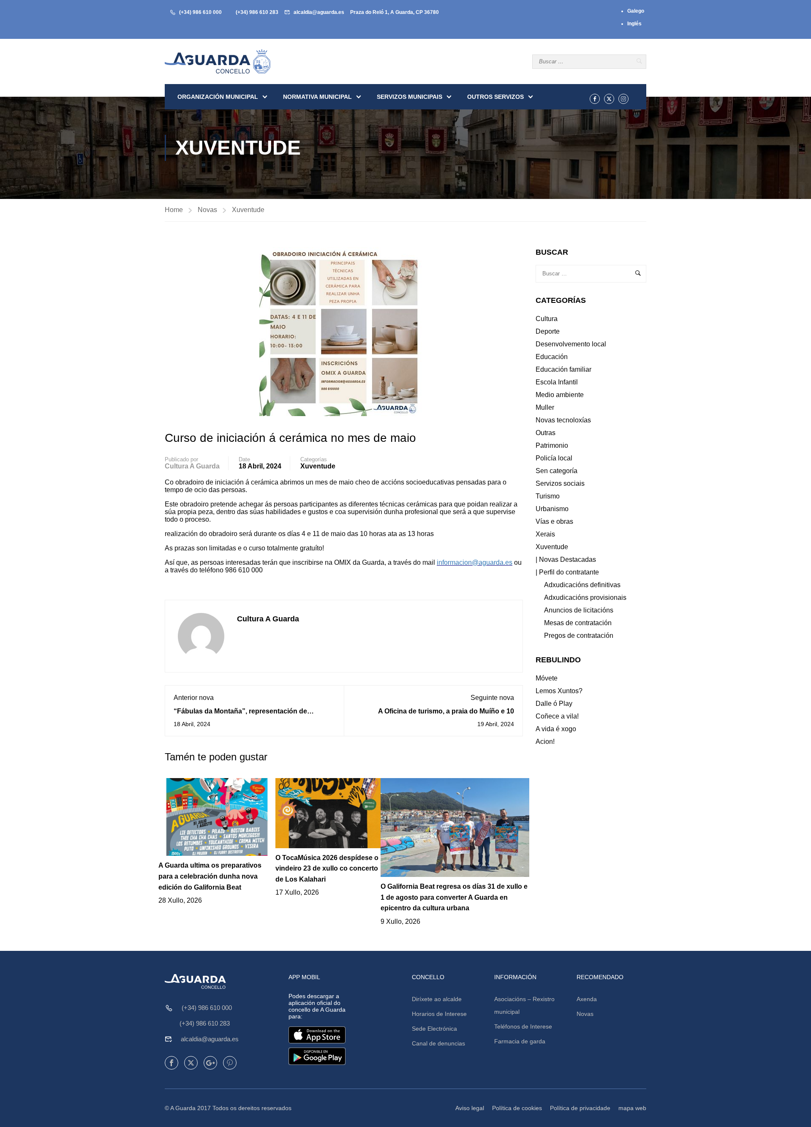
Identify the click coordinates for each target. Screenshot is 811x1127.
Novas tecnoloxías (563, 420)
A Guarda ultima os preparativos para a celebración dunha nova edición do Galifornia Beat (209, 876)
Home (174, 209)
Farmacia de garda (519, 1041)
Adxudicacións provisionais (585, 597)
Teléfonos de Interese (523, 1026)
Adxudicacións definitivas (582, 584)
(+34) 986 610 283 (257, 12)
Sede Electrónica (434, 1028)
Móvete (547, 678)
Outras (545, 432)
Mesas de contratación (578, 622)
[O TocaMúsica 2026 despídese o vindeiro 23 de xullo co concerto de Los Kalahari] (328, 812)
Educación (552, 356)
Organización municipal (217, 96)
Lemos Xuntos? (559, 690)
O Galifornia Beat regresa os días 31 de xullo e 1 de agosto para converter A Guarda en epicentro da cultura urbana (454, 897)
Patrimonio (552, 445)
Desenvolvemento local (571, 344)
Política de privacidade (580, 1108)
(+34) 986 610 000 (200, 12)
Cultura (547, 318)
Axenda (587, 999)
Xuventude (248, 209)
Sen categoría (556, 470)
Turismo (548, 496)
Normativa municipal (317, 96)
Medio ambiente (560, 394)
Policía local (554, 458)
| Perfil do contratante (567, 572)
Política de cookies (517, 1108)
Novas (207, 209)
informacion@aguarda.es (474, 562)
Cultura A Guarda (192, 466)
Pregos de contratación (578, 635)
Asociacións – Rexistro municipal (524, 1005)
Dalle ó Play (554, 703)
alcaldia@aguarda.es (319, 12)
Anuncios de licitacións (578, 610)
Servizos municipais (409, 96)
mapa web (632, 1108)
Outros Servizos (495, 96)
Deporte (548, 331)
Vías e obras (554, 521)
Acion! (545, 741)
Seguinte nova (492, 697)
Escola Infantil (557, 382)
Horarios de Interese (439, 1013)
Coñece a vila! (557, 716)
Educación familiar (563, 369)
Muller (545, 407)
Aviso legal (469, 1108)
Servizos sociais (560, 483)
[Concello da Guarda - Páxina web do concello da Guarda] (217, 61)
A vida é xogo (556, 728)
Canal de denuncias (438, 1043)
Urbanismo (552, 508)
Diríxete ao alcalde (437, 999)
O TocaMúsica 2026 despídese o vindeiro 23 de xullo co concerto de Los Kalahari (326, 868)
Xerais (545, 534)
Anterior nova (194, 697)
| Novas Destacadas (566, 559)
